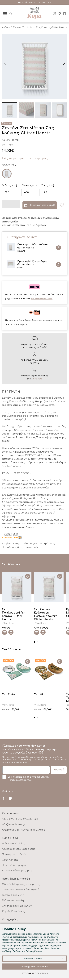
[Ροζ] (7, 173)
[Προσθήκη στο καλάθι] (58, 247)
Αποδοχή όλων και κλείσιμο (34, 966)
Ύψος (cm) (47, 185)
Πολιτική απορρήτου (20, 780)
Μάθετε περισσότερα (41, 299)
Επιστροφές (31, 547)
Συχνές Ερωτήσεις (13, 911)
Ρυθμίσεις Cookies (33, 958)
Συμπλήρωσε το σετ (21, 237)
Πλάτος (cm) (30, 185)
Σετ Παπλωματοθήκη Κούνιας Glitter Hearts (13, 614)
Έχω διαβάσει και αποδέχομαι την (28, 778)
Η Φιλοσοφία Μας (13, 843)
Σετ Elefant (9, 694)
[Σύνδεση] (54, 13)
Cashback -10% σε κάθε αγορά (20, 889)
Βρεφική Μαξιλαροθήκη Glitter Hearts (32, 264)
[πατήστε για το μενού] (5, 13)
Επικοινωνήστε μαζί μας (17, 870)
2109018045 (36, 379)
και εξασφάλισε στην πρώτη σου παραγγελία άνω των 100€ (34, 753)
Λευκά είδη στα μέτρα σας (18, 849)
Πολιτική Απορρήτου (14, 865)
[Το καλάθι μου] (64, 13)
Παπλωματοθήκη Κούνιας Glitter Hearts (32, 247)
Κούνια (6, 27)
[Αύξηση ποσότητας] (16, 203)
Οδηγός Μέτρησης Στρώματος (21, 884)
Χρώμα (6, 165)
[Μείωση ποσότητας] (5, 203)
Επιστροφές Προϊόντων (17, 906)
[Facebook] (3, 798)
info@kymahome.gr (13, 824)
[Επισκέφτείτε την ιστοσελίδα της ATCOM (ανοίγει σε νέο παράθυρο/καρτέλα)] (34, 973)
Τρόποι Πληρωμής (13, 895)
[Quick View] (4, 632)
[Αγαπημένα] (59, 13)
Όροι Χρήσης (10, 859)
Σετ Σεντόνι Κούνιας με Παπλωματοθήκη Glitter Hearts (45, 614)
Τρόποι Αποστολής (13, 900)
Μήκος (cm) (9, 185)
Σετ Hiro (40, 694)
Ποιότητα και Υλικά (14, 854)
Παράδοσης (9, 547)
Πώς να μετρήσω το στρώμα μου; (25, 158)
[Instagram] (10, 798)
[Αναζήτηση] (10, 13)
